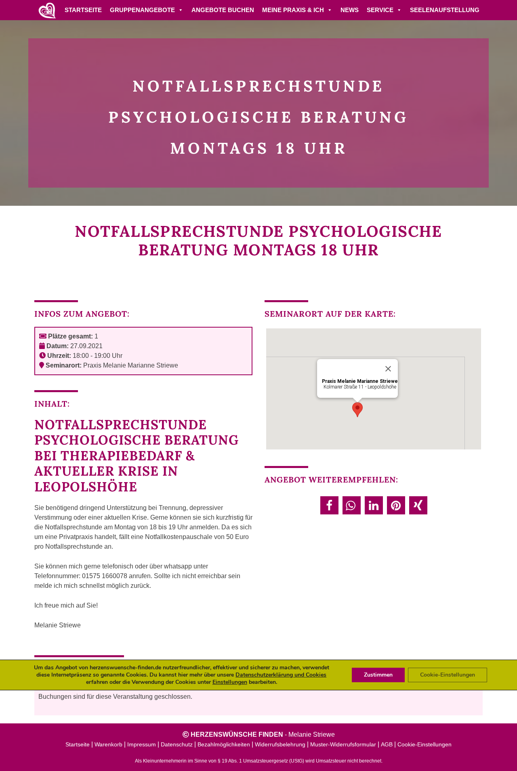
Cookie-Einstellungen (424, 744)
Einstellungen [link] (229, 682)
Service (380, 9)
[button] (329, 505)
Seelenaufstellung (444, 9)
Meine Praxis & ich (293, 9)
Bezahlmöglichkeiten (224, 744)
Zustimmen (378, 675)
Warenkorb (108, 744)
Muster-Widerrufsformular (343, 744)
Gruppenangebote (142, 9)
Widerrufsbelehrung (280, 744)
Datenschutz (177, 744)
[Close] (388, 368)
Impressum (141, 744)
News (349, 9)
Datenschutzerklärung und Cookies (280, 675)
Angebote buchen (222, 9)
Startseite (83, 9)
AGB (387, 744)
